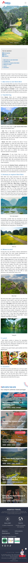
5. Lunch (4, 66)
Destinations (6, 533)
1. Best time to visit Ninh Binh (10, 60)
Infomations (19, 531)
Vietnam (16, 42)
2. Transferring (6, 61)
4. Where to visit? (6, 64)
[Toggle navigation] (25, 3)
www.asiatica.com (15, 558)
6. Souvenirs (5, 67)
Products (5, 56)
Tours (5, 54)
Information (6, 53)
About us (5, 531)
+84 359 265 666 (8, 555)
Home (11, 42)
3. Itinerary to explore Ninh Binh (10, 63)
